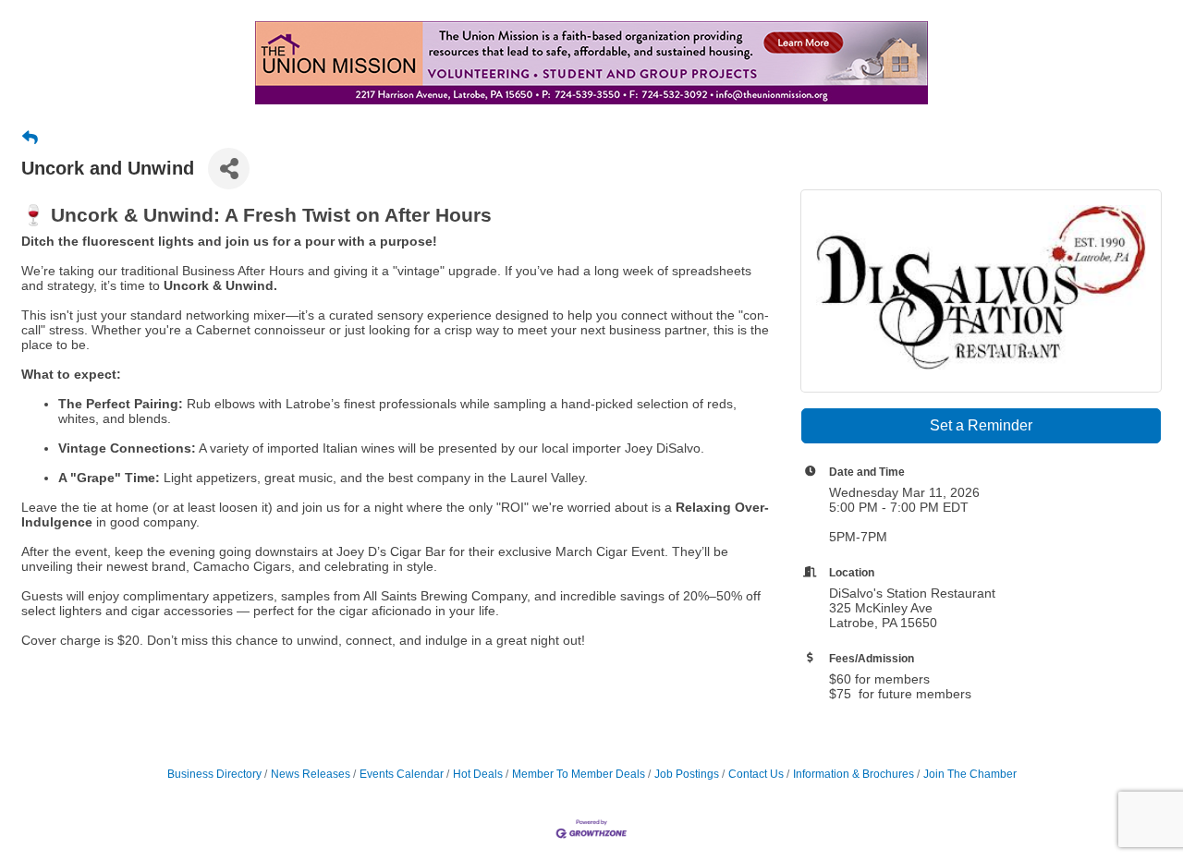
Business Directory (214, 774)
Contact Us (756, 774)
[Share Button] (229, 168)
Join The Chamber (970, 774)
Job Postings (686, 774)
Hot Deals (478, 774)
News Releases (310, 774)
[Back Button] (30, 138)
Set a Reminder (981, 425)
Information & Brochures (853, 774)
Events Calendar (402, 774)
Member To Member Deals (578, 774)
